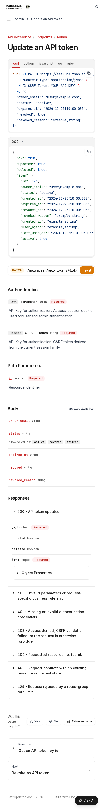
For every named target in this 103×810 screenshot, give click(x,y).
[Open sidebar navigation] (9, 19)
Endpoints (44, 37)
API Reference (19, 37)
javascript (46, 63)
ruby (70, 63)
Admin (62, 37)
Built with (75, 797)
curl (16, 63)
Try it (87, 270)
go (60, 63)
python (29, 63)
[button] (22, 365)
